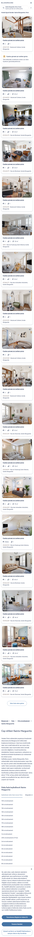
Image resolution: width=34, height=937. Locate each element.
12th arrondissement (7, 804)
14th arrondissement (7, 812)
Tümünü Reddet (17, 924)
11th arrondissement (24, 721)
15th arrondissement (7, 816)
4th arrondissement (6, 849)
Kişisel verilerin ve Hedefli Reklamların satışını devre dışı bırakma (17, 932)
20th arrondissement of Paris (9, 838)
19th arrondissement (7, 830)
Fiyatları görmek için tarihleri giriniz (13, 40)
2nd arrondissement (7, 841)
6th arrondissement (6, 856)
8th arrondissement (6, 863)
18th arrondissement (7, 827)
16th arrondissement (7, 819)
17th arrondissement (7, 823)
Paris (12, 721)
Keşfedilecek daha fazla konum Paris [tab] (11, 795)
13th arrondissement (7, 808)
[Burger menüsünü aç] (31, 2)
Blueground (4, 721)
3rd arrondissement (6, 845)
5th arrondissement (6, 852)
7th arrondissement (6, 860)
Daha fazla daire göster (17, 703)
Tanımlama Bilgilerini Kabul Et (17, 917)
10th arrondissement (7, 801)
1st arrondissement (6, 834)
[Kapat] (31, 869)
